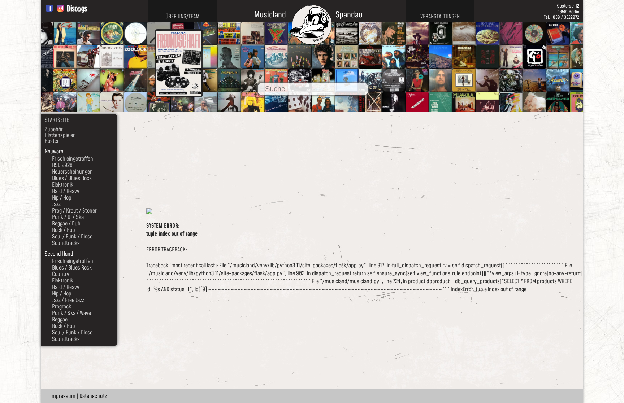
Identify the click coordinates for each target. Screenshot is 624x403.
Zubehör (54, 129)
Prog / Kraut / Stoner (74, 211)
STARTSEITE (57, 120)
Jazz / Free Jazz (68, 300)
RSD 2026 (62, 165)
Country (60, 274)
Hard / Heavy (65, 191)
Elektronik (62, 185)
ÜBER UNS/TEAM (182, 17)
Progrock (61, 307)
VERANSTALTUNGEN (440, 17)
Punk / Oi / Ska (68, 217)
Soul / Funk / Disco (72, 237)
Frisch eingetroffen (72, 159)
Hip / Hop (62, 198)
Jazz (56, 204)
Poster (52, 141)
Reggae (60, 320)
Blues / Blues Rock (72, 178)
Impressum (62, 396)
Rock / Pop (63, 230)
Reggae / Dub (66, 224)
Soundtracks (66, 243)
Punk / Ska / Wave (71, 313)
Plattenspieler (60, 135)
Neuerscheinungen (72, 172)
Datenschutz (93, 396)
